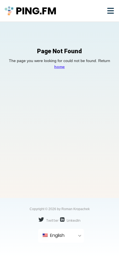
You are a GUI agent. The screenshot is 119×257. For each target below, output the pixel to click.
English (56, 235)
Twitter (52, 220)
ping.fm (36, 11)
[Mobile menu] (110, 10)
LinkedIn (73, 220)
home (59, 67)
